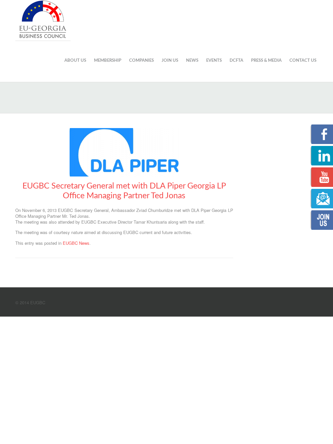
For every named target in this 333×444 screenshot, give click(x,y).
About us (75, 61)
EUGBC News (76, 243)
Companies (141, 61)
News (192, 61)
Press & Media (266, 61)
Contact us (302, 61)
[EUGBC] (43, 19)
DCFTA (236, 61)
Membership (107, 61)
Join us (170, 61)
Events (214, 61)
